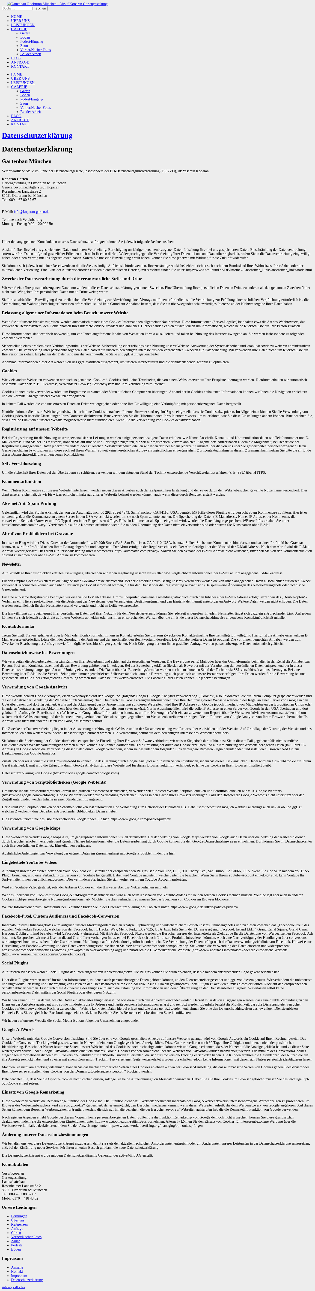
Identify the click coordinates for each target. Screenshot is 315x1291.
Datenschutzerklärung (37, 135)
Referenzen (19, 1224)
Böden (16, 1249)
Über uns (17, 1220)
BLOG (16, 58)
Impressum (19, 1276)
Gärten (16, 1233)
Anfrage (17, 1228)
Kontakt (17, 1271)
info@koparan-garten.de (31, 212)
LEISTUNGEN (23, 25)
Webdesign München (13, 1287)
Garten (25, 33)
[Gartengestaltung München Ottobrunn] (55, 4)
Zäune (15, 1241)
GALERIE (19, 29)
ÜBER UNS (20, 21)
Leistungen (19, 1216)
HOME (16, 16)
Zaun (24, 46)
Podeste (16, 1245)
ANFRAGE (20, 62)
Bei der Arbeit (30, 54)
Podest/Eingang (31, 41)
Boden (25, 37)
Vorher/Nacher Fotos (35, 50)
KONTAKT (20, 66)
